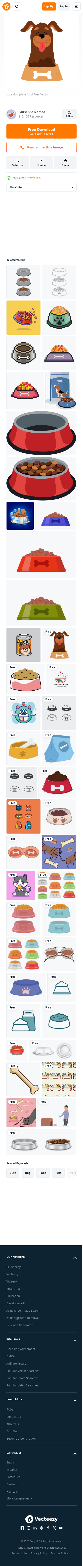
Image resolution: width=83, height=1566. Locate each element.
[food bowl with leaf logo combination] (21, 922)
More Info (16, 187)
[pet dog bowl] (26, 1413)
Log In (64, 6)
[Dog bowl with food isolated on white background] (23, 1345)
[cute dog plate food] (23, 856)
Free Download (41, 131)
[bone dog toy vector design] (23, 1541)
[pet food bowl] (25, 890)
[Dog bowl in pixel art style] (23, 389)
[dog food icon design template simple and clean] (20, 1444)
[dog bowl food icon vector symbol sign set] (57, 1029)
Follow (69, 116)
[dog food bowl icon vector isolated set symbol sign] (23, 960)
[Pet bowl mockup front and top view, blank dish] (30, 1512)
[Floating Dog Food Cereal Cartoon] (23, 353)
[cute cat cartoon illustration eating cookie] (56, 1204)
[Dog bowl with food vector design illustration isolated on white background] (26, 1239)
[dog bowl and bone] (23, 1207)
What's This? (34, 178)
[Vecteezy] (6, 6)
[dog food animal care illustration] (23, 996)
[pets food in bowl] (25, 1065)
